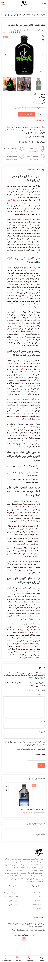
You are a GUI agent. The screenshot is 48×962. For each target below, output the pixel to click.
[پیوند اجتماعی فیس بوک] (32, 142)
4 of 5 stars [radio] (27, 690)
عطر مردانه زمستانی (12, 129)
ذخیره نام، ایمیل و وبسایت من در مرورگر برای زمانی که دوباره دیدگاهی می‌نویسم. (25, 743)
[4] (14, 32)
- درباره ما (39, 896)
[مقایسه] (43, 35)
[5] (12, 32)
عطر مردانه (41, 129)
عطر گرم (25, 127)
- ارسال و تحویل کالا (13, 900)
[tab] (41, 169)
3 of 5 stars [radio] (29, 690)
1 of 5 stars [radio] (33, 690)
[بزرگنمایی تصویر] (40, 71)
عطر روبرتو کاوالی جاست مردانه (32, 809)
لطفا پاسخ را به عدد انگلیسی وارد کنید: (31, 749)
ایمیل (42, 731)
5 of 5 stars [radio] (25, 690)
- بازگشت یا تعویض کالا (11, 896)
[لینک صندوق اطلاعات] (34, 149)
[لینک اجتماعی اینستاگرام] (24, 939)
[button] (6, 786)
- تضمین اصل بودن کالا (11, 892)
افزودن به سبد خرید (26, 114)
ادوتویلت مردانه (34, 127)
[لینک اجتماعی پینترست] (26, 142)
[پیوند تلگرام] (19, 142)
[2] (17, 32)
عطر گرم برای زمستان (13, 127)
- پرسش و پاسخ (14, 904)
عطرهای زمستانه (27, 132)
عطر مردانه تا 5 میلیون (28, 129)
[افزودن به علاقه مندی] (42, 40)
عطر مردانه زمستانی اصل (23, 269)
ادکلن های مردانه (17, 369)
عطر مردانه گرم (40, 132)
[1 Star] (19, 32)
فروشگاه (33, 14)
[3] (15, 32)
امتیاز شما (40, 690)
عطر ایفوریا (37, 120)
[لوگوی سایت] (24, 3)
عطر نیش (41, 14)
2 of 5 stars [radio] (31, 690)
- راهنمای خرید (37, 900)
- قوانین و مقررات (36, 908)
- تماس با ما (38, 892)
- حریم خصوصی (36, 904)
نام (43, 721)
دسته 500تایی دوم (32, 136)
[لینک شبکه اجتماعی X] (29, 142)
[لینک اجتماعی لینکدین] (22, 142)
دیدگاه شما (40, 694)
